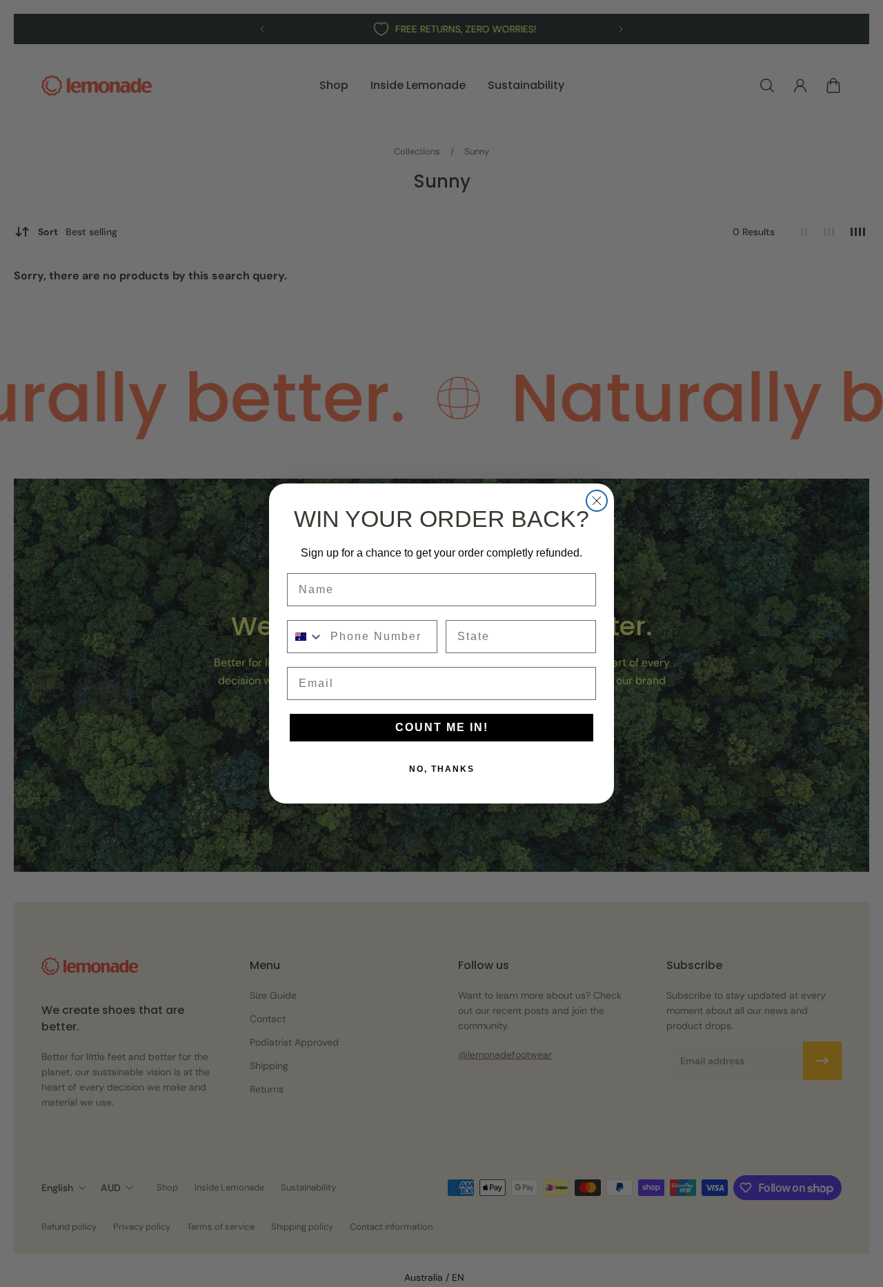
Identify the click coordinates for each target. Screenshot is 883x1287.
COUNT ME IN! (441, 727)
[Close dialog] (596, 500)
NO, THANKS (442, 769)
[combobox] (306, 636)
